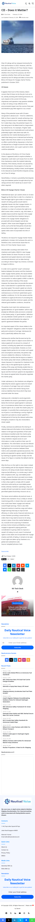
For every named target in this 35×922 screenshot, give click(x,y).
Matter (12, 559)
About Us (4, 847)
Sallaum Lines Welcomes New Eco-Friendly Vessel (17, 608)
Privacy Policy (5, 853)
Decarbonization (17, 603)
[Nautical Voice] (8, 3)
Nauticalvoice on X (7, 752)
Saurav (18, 908)
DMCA (3, 855)
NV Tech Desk (6, 14)
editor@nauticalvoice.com (12, 837)
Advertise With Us (6, 866)
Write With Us (5, 868)
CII (8, 559)
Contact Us (4, 850)
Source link (4, 551)
